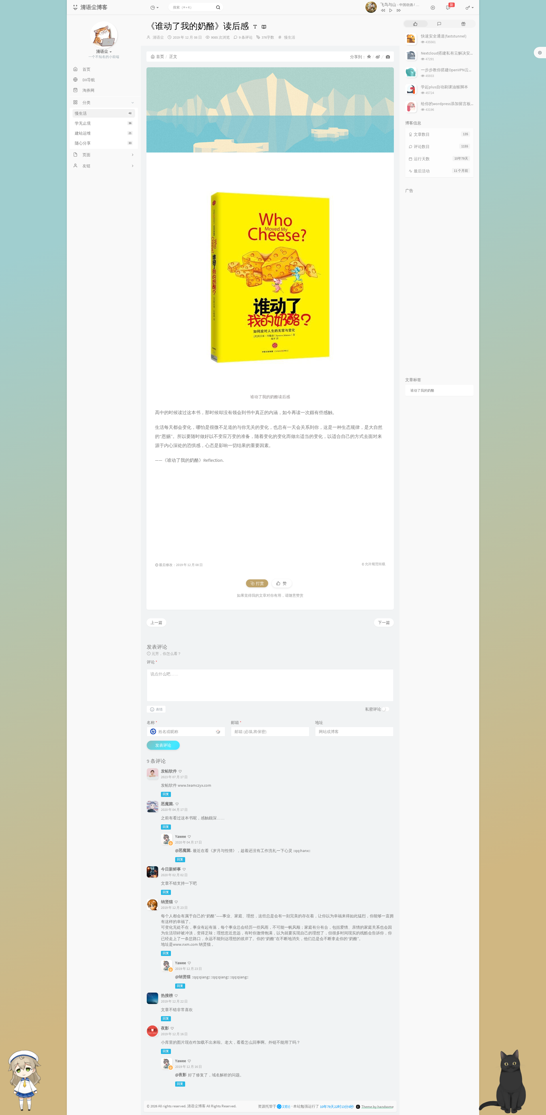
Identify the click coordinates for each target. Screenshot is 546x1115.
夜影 (165, 1028)
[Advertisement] (270, 510)
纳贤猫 (167, 901)
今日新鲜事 (171, 869)
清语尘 (158, 37)
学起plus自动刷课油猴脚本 (444, 86)
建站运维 (103, 133)
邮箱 (236, 722)
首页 (160, 56)
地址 (319, 722)
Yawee (180, 836)
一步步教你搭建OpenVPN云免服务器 (453, 69)
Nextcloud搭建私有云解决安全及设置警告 (457, 53)
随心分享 (103, 143)
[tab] (415, 24)
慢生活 (103, 113)
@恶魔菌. (183, 850)
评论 (152, 662)
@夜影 (181, 1074)
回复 (166, 794)
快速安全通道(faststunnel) (443, 36)
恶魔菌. (167, 803)
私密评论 (373, 709)
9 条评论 (246, 37)
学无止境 (103, 123)
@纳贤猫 (183, 976)
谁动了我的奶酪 (422, 390)
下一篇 (384, 622)
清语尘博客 (196, 1106)
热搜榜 (167, 995)
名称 (152, 722)
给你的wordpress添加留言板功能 (450, 103)
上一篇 (156, 622)
